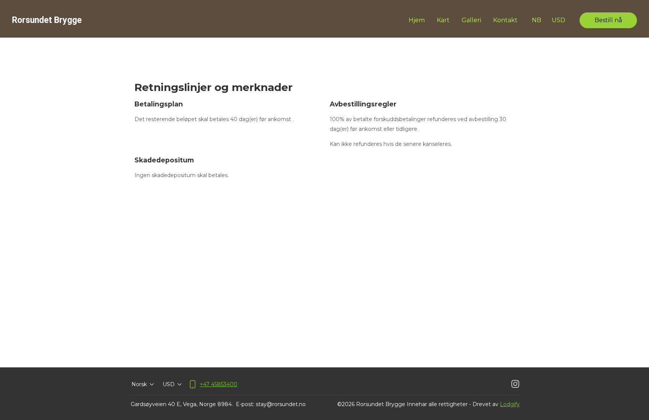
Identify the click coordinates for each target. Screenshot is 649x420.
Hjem (417, 20)
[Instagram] (515, 384)
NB (536, 20)
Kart (443, 20)
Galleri (471, 20)
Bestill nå (608, 20)
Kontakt (505, 20)
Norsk (139, 384)
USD (558, 20)
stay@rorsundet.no (281, 404)
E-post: (245, 404)
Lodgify (510, 404)
